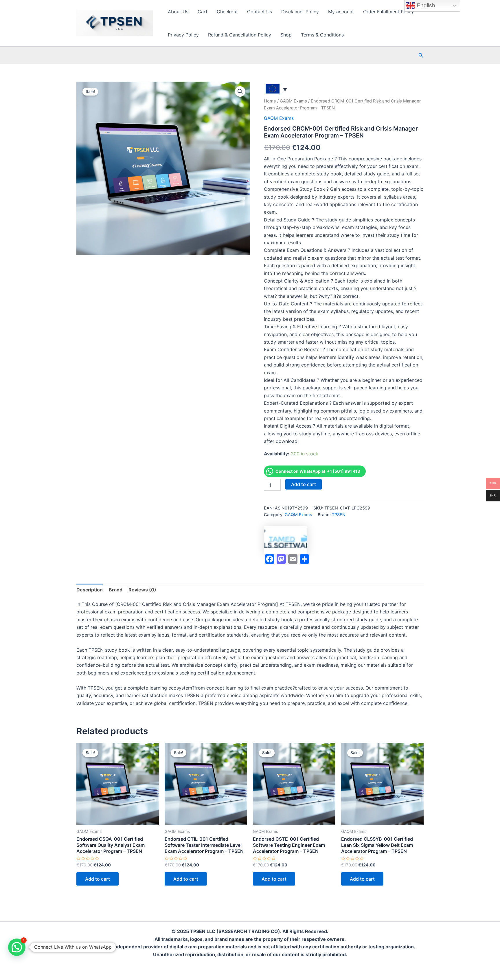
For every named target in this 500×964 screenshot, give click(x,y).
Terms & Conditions (322, 35)
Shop (286, 35)
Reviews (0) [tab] (142, 590)
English (425, 5)
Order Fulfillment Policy (388, 11)
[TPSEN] (285, 540)
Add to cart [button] (97, 879)
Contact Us (259, 11)
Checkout (227, 11)
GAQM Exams (293, 101)
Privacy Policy (183, 35)
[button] (421, 55)
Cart (202, 11)
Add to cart (303, 484)
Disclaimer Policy (300, 11)
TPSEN (338, 514)
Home (270, 101)
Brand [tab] (115, 590)
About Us (178, 11)
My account (341, 11)
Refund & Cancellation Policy (239, 35)
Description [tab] (89, 590)
